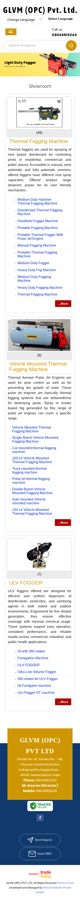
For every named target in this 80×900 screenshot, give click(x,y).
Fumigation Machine (32, 658)
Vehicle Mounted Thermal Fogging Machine (38, 366)
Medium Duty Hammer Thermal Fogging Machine (37, 201)
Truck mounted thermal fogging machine (29, 470)
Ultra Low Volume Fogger (36, 672)
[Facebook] (40, 821)
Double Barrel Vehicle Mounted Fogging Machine (32, 491)
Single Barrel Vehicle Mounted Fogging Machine (35, 439)
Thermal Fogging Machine (38, 141)
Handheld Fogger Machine (37, 221)
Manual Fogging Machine (36, 245)
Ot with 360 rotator (31, 651)
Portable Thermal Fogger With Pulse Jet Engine (40, 236)
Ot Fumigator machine (34, 685)
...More (63, 303)
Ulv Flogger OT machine (36, 692)
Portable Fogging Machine (37, 228)
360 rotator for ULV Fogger (37, 679)
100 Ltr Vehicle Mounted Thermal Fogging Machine (32, 460)
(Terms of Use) (65, 883)
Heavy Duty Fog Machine (36, 270)
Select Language (60, 18)
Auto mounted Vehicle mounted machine (28, 501)
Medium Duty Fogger (33, 263)
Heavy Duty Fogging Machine (40, 287)
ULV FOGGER (25, 583)
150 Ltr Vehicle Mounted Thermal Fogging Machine (32, 511)
